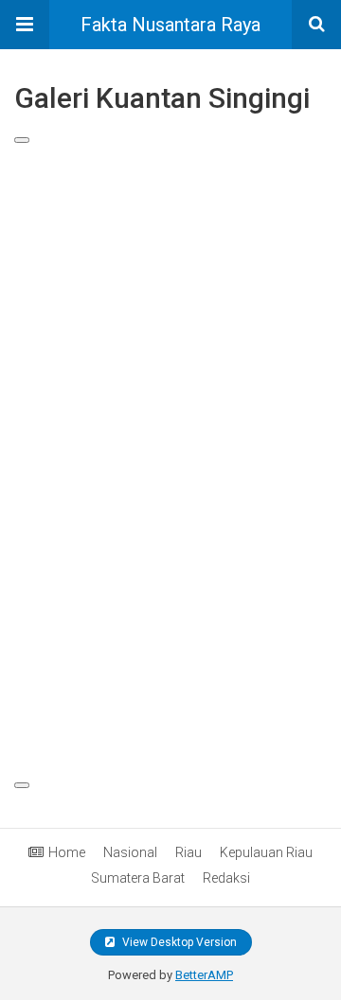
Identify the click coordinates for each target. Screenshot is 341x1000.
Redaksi (226, 878)
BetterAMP (204, 975)
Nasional (130, 852)
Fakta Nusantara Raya (170, 24)
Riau (188, 852)
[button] (24, 24)
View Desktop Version (178, 942)
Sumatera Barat (138, 878)
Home (66, 852)
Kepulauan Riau (266, 852)
